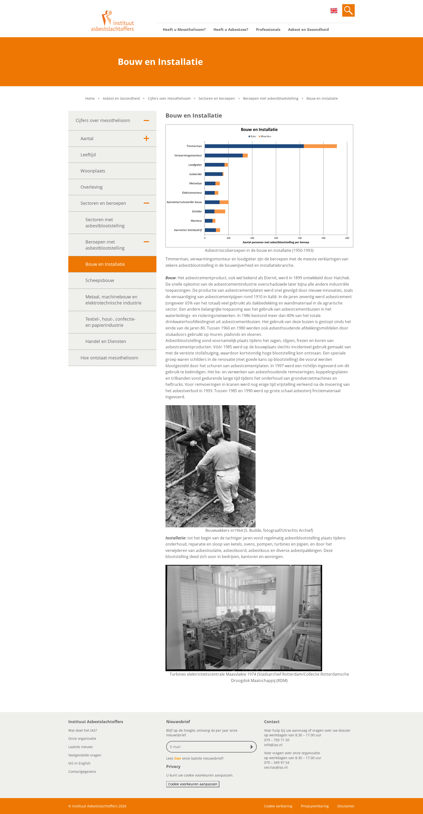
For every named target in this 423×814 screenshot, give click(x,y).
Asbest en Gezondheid (308, 29)
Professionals (268, 29)
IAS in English (79, 763)
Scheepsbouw (99, 280)
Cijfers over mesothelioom (169, 98)
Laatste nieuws (80, 746)
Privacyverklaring (315, 806)
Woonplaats (93, 171)
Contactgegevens (82, 771)
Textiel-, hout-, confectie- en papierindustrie (110, 322)
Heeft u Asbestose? (230, 29)
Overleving (92, 187)
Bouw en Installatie (105, 264)
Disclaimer (346, 806)
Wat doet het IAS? (82, 730)
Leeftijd (88, 155)
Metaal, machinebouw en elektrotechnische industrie (113, 300)
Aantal (87, 138)
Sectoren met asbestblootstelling (105, 223)
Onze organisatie (82, 738)
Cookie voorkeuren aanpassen (192, 784)
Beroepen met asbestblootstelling (270, 98)
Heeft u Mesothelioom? (184, 29)
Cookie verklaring (278, 806)
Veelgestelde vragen (84, 755)
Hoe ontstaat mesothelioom (109, 358)
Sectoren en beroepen (217, 98)
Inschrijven (253, 747)
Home (90, 98)
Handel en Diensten (105, 341)
